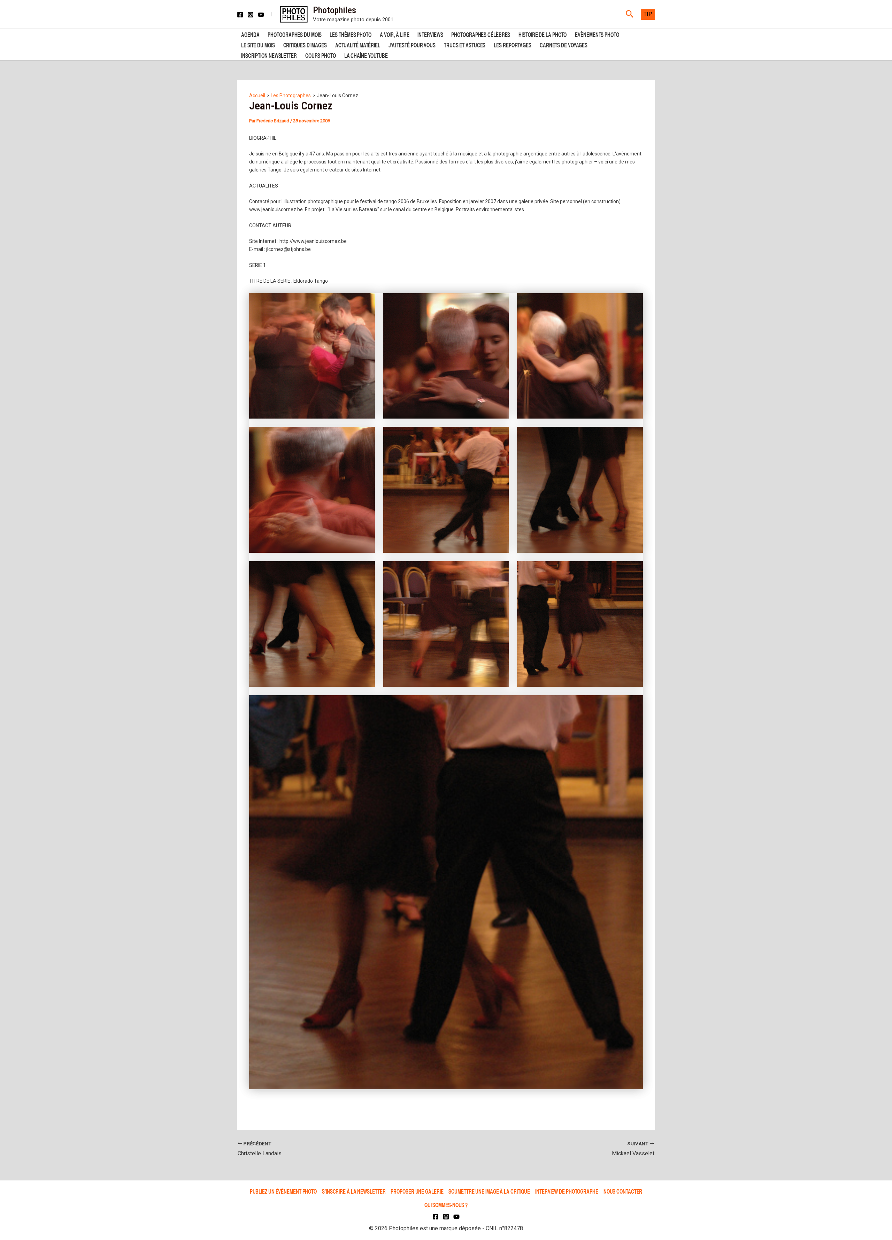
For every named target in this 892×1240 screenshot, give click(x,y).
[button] (629, 14)
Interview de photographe (566, 1191)
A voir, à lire (394, 34)
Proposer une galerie (417, 1191)
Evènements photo (597, 34)
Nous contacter (623, 1191)
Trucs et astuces (464, 44)
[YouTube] (261, 15)
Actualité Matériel (357, 44)
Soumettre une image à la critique (489, 1191)
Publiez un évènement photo (283, 1191)
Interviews (430, 34)
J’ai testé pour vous (412, 44)
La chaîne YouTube (366, 55)
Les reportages (512, 44)
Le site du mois (258, 44)
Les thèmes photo (350, 34)
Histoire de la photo (542, 34)
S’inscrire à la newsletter (353, 1191)
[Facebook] (240, 15)
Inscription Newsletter (269, 55)
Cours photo (320, 55)
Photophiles (334, 10)
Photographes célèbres (480, 34)
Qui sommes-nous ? (446, 1204)
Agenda (250, 34)
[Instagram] (250, 15)
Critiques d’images (305, 44)
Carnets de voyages (563, 44)
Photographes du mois (294, 34)
